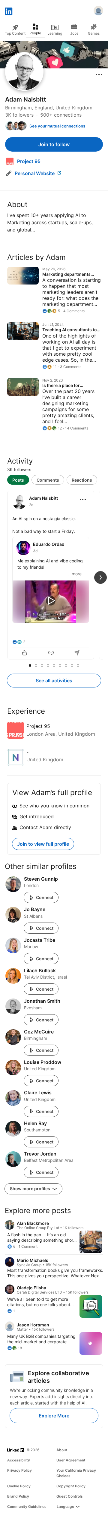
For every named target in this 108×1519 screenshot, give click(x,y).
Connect (44, 897)
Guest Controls (69, 1496)
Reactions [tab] (82, 480)
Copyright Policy (71, 1486)
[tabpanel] (54, 576)
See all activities (54, 681)
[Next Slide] (100, 577)
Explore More (54, 1416)
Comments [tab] (48, 480)
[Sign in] (98, 11)
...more (75, 573)
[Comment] (51, 653)
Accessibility (18, 1460)
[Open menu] (99, 74)
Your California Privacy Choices (76, 1473)
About (61, 1450)
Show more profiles (30, 1188)
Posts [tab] (18, 480)
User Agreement (71, 1460)
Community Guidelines (26, 1506)
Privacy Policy (19, 1470)
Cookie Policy (19, 1486)
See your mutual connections (57, 126)
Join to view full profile (43, 844)
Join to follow (54, 144)
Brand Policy (18, 1496)
